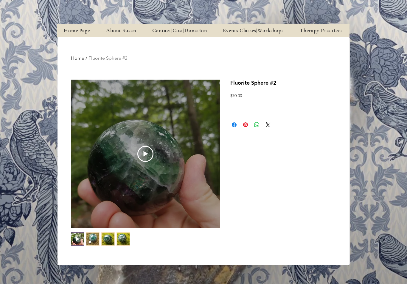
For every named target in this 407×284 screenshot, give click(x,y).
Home (77, 58)
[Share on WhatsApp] (256, 124)
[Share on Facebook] (234, 124)
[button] (253, 30)
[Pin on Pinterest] (245, 124)
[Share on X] (268, 124)
